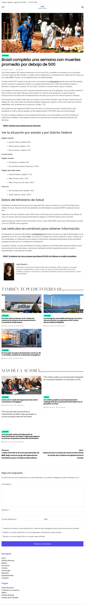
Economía (5, 55)
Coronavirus (54, 81)
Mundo (4, 563)
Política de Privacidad (10, 598)
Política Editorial (8, 595)
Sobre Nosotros (8, 588)
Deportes (5, 573)
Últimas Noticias (8, 560)
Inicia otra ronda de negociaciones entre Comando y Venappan (20, 401)
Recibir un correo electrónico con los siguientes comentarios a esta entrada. (32, 532)
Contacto (5, 578)
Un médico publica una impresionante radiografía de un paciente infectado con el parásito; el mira (63, 402)
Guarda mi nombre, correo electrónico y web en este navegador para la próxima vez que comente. (41, 528)
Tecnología (6, 570)
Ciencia (46, 397)
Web (46, 519)
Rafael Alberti (20, 326)
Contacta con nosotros (10, 590)
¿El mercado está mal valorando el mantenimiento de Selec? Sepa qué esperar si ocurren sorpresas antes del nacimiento (21, 436)
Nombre (5, 510)
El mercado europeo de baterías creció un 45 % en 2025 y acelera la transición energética (21, 354)
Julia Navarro (19, 69)
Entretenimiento (8, 575)
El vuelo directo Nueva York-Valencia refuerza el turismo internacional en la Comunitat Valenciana (18, 320)
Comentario (7, 484)
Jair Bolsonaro (37, 234)
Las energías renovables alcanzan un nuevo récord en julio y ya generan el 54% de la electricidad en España (63, 320)
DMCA (4, 593)
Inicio (4, 558)
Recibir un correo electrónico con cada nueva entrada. (24, 536)
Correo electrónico (9, 519)
